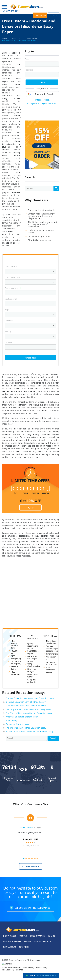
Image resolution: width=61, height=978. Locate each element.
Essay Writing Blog (42, 941)
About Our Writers (12, 941)
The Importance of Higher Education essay (26, 727)
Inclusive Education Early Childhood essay (26, 702)
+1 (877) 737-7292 (11, 11)
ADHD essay (11, 720)
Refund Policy (42, 967)
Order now (40, 15)
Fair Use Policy (8, 970)
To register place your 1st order (42, 103)
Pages (7, 310)
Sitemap (19, 970)
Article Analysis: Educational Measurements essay (29, 731)
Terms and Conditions (11, 967)
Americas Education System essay (22, 716)
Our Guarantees (37, 936)
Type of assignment (12, 277)
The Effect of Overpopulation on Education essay (29, 713)
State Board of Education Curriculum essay (26, 705)
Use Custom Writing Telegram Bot (33, 907)
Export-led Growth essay (17, 724)
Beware (27, 941)
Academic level (11, 299)
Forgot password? (42, 99)
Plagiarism (24, 947)
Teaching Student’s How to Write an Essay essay (28, 709)
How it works (9, 936)
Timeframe (9, 320)
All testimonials (30, 866)
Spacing (8, 331)
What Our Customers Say (30, 804)
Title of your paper (13, 288)
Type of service (11, 266)
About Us (23, 936)
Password (29, 70)
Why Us (51, 936)
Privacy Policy (28, 967)
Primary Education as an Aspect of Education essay (30, 698)
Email (27, 59)
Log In (42, 82)
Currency (8, 342)
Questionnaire (26, 827)
